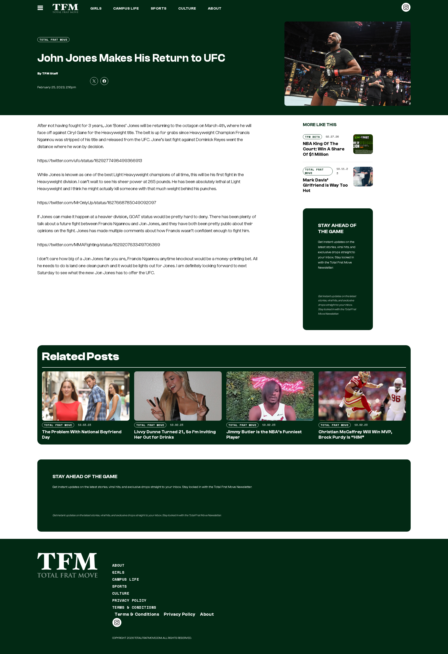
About (214, 8)
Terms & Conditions (134, 607)
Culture (187, 8)
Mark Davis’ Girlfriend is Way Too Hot (325, 185)
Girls (96, 8)
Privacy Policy (129, 600)
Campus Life (126, 8)
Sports (159, 8)
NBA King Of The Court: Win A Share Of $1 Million (323, 149)
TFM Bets (312, 137)
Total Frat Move (53, 40)
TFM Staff (50, 73)
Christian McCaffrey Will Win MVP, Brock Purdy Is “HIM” (355, 434)
